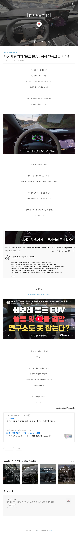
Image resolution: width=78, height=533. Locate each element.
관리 (49, 42)
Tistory (50, 530)
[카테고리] (5, 4)
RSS (42, 42)
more (73, 462)
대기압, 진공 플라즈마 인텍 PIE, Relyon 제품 (23, 433)
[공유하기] (9, 448)
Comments (8, 491)
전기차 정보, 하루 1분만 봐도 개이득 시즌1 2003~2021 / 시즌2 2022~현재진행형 (30, 502)
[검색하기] (73, 4)
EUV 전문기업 (11, 418)
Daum (38, 530)
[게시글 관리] (12, 448)
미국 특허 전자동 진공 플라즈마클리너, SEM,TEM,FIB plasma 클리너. (30, 436)
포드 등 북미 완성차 (10, 53)
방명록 (35, 42)
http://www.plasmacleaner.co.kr (16, 430)
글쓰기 (28, 42)
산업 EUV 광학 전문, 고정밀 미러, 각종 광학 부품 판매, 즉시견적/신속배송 (30, 421)
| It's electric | (39, 15)
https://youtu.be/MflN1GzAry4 (39, 295)
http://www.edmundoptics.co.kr (16, 415)
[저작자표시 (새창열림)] (24, 449)
